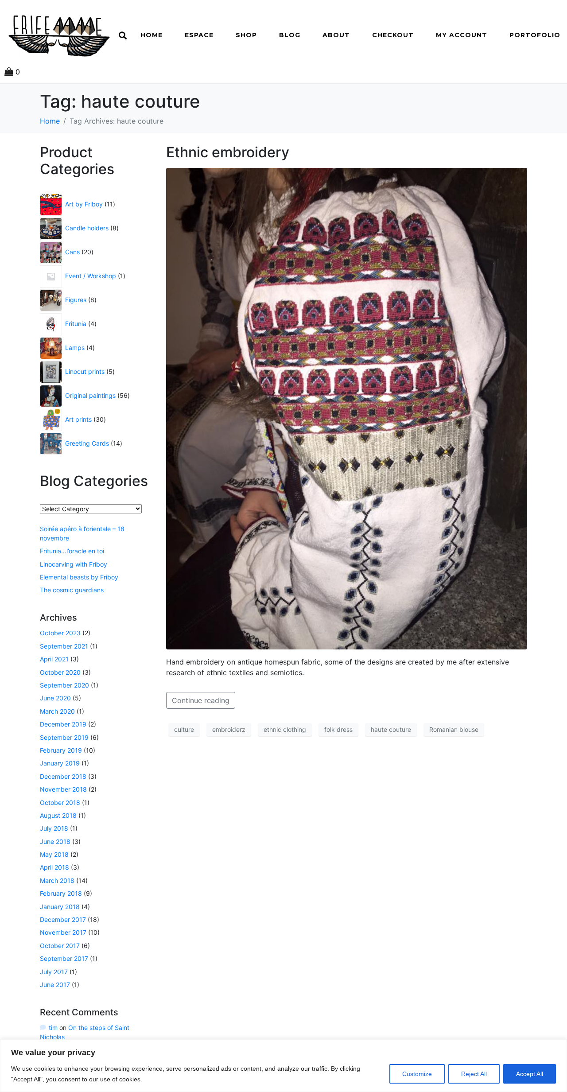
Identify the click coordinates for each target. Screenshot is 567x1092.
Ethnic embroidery (227, 152)
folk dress (338, 729)
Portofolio (534, 35)
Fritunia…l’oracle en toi (72, 551)
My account (461, 35)
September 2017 (64, 958)
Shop (246, 35)
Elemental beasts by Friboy (79, 577)
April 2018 (54, 867)
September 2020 (64, 685)
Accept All (529, 1073)
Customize (417, 1073)
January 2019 (60, 763)
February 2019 (61, 750)
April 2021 (54, 659)
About (336, 35)
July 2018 (54, 828)
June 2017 (55, 984)
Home (151, 35)
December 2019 (63, 724)
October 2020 (60, 672)
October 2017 (60, 945)
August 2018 (58, 815)
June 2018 (55, 841)
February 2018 (61, 893)
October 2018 (60, 802)
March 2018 (57, 880)
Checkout (393, 35)
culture (184, 729)
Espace (199, 35)
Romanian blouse (453, 729)
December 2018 (63, 776)
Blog (289, 35)
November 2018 (63, 789)
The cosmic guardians (72, 590)
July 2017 (54, 971)
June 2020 (55, 698)
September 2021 (64, 646)
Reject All (474, 1073)
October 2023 (60, 633)
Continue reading (200, 700)
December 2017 (63, 919)
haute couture (391, 729)
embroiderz (228, 729)
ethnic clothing (285, 729)
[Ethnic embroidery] (346, 408)
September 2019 (64, 737)
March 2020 (57, 711)
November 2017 (63, 932)
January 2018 (60, 906)
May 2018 (54, 854)
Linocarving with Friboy (73, 564)
